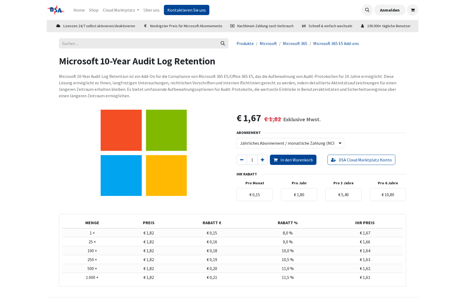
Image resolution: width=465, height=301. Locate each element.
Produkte (245, 43)
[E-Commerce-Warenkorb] (412, 10)
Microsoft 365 (295, 43)
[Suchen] (222, 43)
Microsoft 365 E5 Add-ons (336, 43)
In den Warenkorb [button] (296, 159)
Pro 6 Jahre (388, 183)
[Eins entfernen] (242, 160)
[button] (367, 10)
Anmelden (390, 10)
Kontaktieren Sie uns (186, 10)
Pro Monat (254, 183)
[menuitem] (79, 10)
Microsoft (268, 43)
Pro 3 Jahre (343, 183)
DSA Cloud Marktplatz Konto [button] (365, 159)
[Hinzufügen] (262, 160)
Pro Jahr (299, 183)
